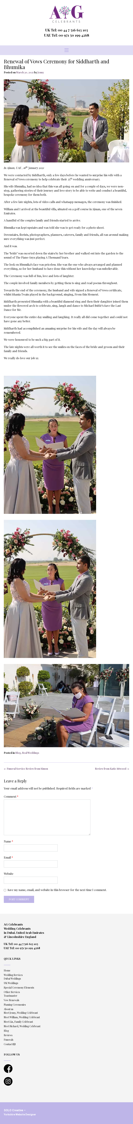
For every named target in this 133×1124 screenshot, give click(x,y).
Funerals (8, 1039)
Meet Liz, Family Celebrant (18, 1021)
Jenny (41, 72)
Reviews (8, 1035)
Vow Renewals (11, 1000)
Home (7, 970)
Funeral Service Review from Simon (26, 768)
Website (8, 873)
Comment (11, 796)
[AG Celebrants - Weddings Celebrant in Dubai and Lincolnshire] (66, 14)
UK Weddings (11, 983)
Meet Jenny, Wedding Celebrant (21, 1012)
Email (8, 857)
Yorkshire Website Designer (20, 1114)
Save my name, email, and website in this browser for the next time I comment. (57, 890)
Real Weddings (30, 752)
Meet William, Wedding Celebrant (22, 1017)
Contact (8, 1044)
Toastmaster (10, 995)
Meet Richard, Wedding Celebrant (22, 1026)
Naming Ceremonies (15, 1004)
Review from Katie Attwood (112, 768)
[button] (66, 50)
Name (8, 841)
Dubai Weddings (12, 978)
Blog (18, 752)
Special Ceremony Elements (19, 987)
